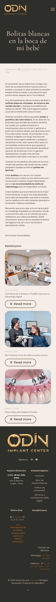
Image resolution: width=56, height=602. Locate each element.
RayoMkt (34, 580)
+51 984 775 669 (45, 557)
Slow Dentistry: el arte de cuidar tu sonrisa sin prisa (26, 355)
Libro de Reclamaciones (39, 482)
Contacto (39, 475)
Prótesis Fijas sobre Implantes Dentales (21, 412)
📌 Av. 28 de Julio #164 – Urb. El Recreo (39, 566)
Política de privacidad (39, 489)
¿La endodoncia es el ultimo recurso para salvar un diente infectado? (18, 533)
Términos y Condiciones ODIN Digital (40, 497)
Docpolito (25, 69)
